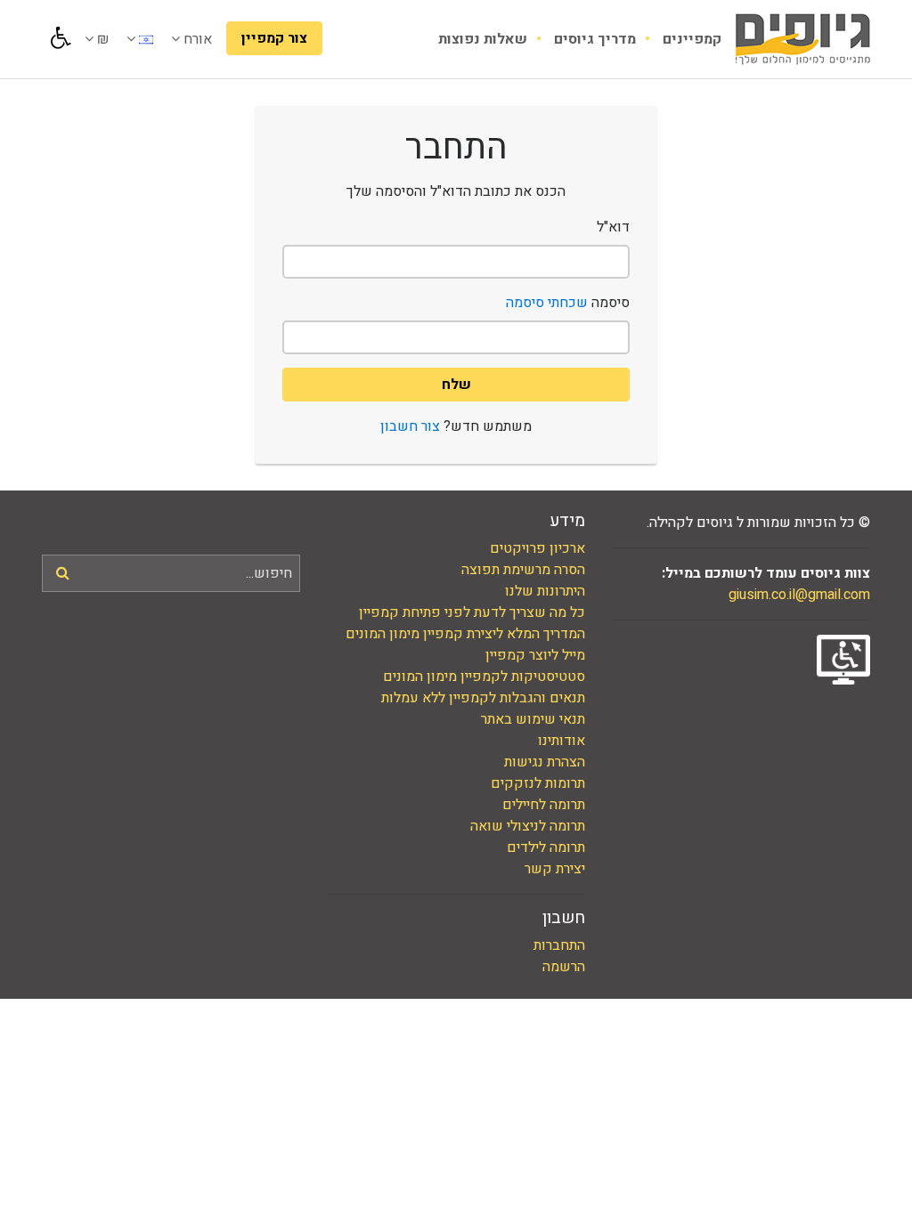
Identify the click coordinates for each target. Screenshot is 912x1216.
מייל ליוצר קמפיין (535, 655)
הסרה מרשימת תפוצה (523, 569)
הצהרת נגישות (544, 762)
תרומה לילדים (546, 847)
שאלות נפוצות (482, 39)
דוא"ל (613, 227)
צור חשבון (410, 426)
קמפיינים (690, 39)
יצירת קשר (555, 869)
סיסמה (568, 302)
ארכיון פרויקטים (537, 548)
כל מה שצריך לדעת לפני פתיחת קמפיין (472, 612)
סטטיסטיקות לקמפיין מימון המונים (484, 676)
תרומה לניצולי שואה (527, 826)
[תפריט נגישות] (59, 38)
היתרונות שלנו (545, 591)
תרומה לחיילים (543, 804)
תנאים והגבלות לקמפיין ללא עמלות (483, 698)
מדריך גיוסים (593, 39)
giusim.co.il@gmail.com (799, 594)
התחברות (559, 945)
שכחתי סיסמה (547, 302)
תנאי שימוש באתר (533, 719)
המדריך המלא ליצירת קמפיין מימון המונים (465, 633)
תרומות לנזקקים (538, 783)
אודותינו (561, 740)
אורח (196, 39)
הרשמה (563, 966)
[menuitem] (678, 39)
